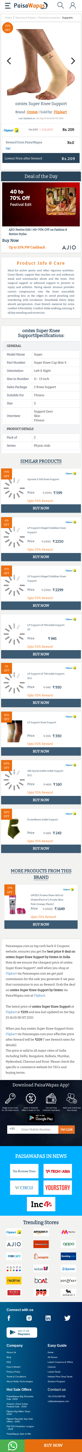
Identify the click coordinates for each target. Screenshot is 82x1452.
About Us (11, 1352)
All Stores (52, 1357)
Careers (52, 1367)
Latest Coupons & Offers (60, 1362)
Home (51, 1352)
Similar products (41, 461)
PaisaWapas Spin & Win (19, 1434)
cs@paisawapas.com (58, 1401)
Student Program (56, 1381)
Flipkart (60, 112)
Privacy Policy (13, 1372)
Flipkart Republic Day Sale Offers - (20, 1420)
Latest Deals (54, 1372)
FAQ (9, 1362)
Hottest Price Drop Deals (60, 1376)
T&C (8, 148)
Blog (9, 1357)
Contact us (57, 1389)
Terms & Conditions (16, 1376)
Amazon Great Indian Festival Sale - (17, 1405)
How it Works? (14, 1367)
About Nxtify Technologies (20, 1381)
